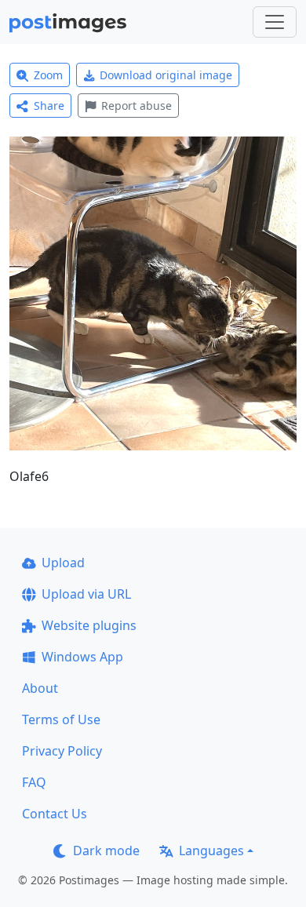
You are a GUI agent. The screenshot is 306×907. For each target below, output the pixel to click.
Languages (211, 850)
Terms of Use (61, 719)
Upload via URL (86, 594)
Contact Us (54, 813)
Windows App (82, 656)
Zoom (48, 74)
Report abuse (136, 105)
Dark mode (106, 850)
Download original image (166, 74)
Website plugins (89, 625)
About (40, 688)
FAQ (34, 782)
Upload (63, 562)
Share (49, 105)
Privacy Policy (62, 750)
